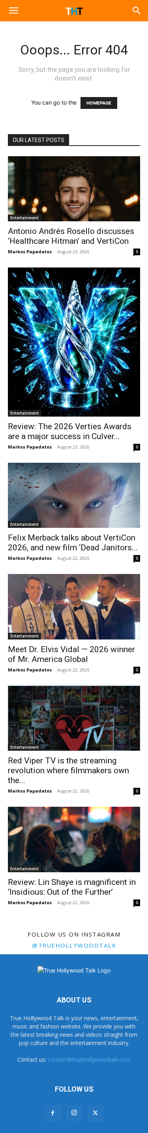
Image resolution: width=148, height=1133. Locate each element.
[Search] (137, 10)
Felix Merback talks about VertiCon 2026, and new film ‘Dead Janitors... (73, 542)
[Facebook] (53, 1113)
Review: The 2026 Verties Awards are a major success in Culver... (69, 431)
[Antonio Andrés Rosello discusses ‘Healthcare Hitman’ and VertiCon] (74, 188)
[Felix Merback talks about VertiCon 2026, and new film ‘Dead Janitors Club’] (74, 495)
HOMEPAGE (98, 103)
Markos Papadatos (30, 251)
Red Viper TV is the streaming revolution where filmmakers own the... (68, 770)
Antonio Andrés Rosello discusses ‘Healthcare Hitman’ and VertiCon (71, 236)
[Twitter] (95, 1113)
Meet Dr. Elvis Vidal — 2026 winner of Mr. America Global (71, 654)
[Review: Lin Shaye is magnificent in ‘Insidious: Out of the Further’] (74, 839)
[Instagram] (74, 1113)
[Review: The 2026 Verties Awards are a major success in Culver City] (74, 342)
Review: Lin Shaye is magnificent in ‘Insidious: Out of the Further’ (72, 887)
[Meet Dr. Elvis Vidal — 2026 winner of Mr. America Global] (74, 606)
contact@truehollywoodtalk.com (89, 1059)
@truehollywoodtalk (74, 945)
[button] (13, 10)
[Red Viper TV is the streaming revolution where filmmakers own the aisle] (74, 718)
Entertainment (24, 218)
